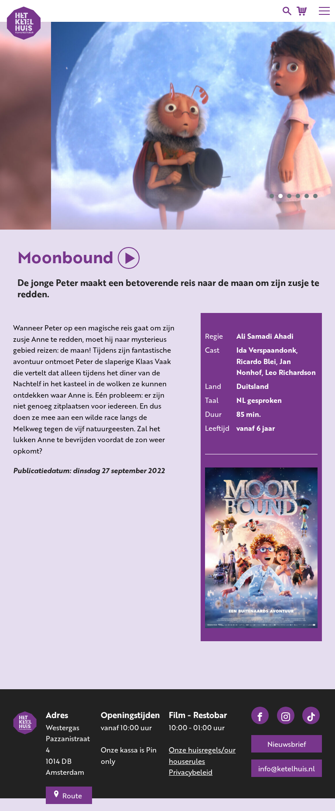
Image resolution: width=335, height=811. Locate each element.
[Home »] (25, 744)
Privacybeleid (190, 772)
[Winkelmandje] (302, 11)
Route (72, 795)
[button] (272, 196)
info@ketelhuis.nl (286, 768)
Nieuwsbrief (286, 744)
